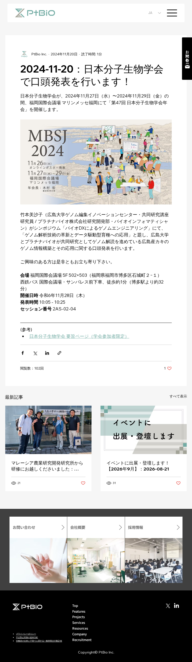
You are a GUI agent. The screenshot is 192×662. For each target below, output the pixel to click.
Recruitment (82, 639)
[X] (168, 606)
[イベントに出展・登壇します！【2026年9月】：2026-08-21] (143, 430)
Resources (80, 628)
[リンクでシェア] (59, 353)
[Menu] (172, 13)
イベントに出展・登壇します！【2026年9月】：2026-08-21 (138, 466)
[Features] (116, 611)
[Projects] (116, 617)
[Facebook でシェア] (22, 353)
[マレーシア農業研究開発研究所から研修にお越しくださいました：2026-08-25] (48, 430)
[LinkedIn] (177, 606)
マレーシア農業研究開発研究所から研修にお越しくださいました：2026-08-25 (47, 466)
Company (79, 634)
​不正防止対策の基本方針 (27, 637)
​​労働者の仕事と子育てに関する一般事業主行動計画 (39, 641)
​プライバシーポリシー (26, 634)
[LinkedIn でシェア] (47, 353)
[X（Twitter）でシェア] (34, 353)
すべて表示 (178, 396)
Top (75, 605)
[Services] (116, 623)
